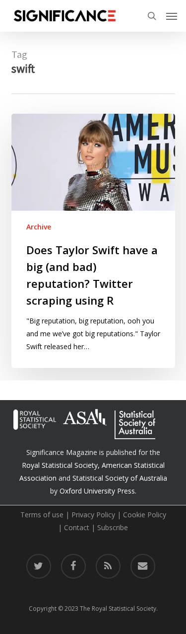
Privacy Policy (93, 514)
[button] (171, 16)
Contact (76, 527)
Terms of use (41, 514)
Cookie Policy (144, 514)
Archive (38, 226)
